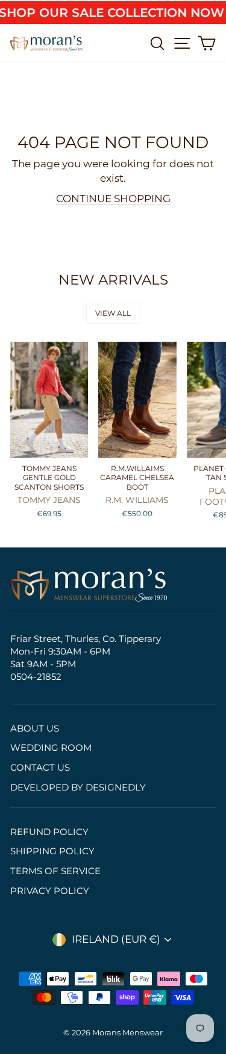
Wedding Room (51, 747)
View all (113, 313)
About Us (34, 728)
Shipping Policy (52, 851)
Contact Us (40, 767)
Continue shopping (113, 199)
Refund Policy (49, 831)
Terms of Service (55, 871)
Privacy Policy (49, 890)
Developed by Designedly (78, 787)
